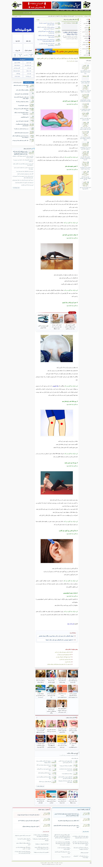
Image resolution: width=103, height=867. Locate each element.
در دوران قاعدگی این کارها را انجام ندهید (44, 773)
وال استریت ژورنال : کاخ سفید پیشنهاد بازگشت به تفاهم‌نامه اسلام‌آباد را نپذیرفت (23, 157)
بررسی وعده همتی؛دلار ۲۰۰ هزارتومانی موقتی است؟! (80, 857)
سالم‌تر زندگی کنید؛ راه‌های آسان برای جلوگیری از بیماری (85, 128)
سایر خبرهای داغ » (16, 187)
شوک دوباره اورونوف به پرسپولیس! (41, 843)
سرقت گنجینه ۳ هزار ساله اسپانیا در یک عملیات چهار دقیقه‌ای (22, 180)
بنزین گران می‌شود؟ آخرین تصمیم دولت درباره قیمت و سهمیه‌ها (80, 848)
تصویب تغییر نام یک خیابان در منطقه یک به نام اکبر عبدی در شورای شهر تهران (80, 837)
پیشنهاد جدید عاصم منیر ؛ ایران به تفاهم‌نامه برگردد (63, 848)
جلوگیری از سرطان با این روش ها (66, 765)
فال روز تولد (20, 55)
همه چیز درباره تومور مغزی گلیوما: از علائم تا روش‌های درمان (20, 136)
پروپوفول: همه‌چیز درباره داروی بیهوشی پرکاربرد (85, 82)
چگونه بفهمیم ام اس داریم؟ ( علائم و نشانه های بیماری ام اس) (65, 761)
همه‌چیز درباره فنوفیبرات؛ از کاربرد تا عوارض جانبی (85, 110)
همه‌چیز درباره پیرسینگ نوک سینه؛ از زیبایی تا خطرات (85, 168)
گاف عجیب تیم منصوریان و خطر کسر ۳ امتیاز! (25, 173)
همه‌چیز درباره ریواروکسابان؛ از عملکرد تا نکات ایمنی (85, 148)
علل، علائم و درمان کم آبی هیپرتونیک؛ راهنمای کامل (65, 781)
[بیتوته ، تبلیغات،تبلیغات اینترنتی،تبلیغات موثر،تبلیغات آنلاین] (36, 5)
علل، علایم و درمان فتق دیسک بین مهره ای (20, 140)
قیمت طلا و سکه (28, 65)
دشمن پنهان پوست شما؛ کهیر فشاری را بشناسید (85, 119)
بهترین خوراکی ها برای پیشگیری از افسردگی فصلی (22, 125)
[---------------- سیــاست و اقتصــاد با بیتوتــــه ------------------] (83, 809)
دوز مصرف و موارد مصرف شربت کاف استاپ (44, 765)
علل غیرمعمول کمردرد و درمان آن (64, 654)
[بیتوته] (16, 8)
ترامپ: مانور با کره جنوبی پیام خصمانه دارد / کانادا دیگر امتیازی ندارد (66, 826)
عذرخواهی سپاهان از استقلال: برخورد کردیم (23, 844)
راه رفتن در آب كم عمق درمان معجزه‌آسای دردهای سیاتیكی (59, 664)
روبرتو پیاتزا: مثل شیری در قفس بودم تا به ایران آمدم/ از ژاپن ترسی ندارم (22, 852)
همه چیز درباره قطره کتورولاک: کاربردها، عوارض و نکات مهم (85, 178)
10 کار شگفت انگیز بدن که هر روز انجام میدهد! (21, 109)
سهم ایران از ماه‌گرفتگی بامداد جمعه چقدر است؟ (24, 171)
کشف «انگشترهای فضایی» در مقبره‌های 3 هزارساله (40, 839)
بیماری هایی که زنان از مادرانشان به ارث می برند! (65, 769)
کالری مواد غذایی (17, 68)
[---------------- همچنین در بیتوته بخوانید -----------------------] (43, 809)
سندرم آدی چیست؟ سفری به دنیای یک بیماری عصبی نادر (46, 23)
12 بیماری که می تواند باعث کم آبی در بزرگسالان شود (46, 44)
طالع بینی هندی (31, 55)
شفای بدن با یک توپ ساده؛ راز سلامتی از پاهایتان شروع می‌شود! (85, 138)
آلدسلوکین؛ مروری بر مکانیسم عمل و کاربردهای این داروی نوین (65, 777)
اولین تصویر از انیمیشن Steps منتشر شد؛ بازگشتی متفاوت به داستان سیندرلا (23, 164)
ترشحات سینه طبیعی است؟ (67, 773)
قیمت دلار (29, 68)
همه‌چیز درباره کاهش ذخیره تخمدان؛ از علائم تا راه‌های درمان (85, 72)
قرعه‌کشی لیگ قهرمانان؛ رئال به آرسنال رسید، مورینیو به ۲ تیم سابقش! (23, 160)
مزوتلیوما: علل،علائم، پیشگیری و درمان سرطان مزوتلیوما (43, 761)
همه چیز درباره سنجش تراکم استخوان (21, 132)
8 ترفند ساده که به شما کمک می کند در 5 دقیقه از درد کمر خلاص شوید (57, 58)
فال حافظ (28, 41)
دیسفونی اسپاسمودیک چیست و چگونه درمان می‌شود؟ (21, 113)
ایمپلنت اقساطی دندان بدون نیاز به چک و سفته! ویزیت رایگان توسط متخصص (56, 636)
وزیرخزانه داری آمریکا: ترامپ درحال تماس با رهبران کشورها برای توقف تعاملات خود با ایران (80, 843)
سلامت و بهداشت (87, 16)
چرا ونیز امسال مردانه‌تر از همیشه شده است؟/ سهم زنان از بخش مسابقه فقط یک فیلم (23, 177)
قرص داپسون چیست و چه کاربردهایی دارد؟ (44, 769)
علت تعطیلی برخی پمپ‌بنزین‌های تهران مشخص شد (68, 820)
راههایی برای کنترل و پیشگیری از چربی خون (44, 777)
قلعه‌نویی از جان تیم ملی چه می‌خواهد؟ (41, 852)
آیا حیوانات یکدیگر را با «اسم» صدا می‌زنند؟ (24, 839)
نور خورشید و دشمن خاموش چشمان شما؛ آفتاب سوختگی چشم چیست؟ (45, 40)
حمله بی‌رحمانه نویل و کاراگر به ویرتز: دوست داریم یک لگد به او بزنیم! (41, 848)
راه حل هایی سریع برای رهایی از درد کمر (63, 652)
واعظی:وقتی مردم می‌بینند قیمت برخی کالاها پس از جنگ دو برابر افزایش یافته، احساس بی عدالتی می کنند (62, 843)
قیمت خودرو (28, 62)
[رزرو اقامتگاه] (56, 51)
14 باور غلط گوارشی (24, 117)
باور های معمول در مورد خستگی (45, 781)
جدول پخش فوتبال (16, 70)
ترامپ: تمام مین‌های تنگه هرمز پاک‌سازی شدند (62, 852)
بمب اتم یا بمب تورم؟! (66, 856)
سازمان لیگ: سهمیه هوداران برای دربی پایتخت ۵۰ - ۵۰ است (23, 848)
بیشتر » (38, 19)
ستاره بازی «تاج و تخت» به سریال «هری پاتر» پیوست (28, 814)
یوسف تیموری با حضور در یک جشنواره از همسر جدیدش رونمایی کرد (23, 168)
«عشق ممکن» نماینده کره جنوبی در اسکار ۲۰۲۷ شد (28, 820)
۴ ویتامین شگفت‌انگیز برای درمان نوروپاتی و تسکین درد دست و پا (85, 158)
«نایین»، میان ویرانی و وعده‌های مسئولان (30, 826)
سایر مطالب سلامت (40, 786)
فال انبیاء (18, 41)
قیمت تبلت (29, 73)
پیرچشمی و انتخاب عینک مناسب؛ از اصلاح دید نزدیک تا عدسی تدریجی (45, 28)
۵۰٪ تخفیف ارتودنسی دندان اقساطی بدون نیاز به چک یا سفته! (60, 639)
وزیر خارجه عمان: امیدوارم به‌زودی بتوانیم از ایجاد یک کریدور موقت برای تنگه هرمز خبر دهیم (67, 814)
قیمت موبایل (28, 70)
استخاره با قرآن (28, 50)
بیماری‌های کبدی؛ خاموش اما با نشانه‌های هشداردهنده (24, 182)
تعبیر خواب (15, 55)
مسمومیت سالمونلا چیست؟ (23, 105)
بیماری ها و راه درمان (79, 16)
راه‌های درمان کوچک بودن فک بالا (22, 101)
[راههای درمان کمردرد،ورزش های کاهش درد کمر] (57, 120)
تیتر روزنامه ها (28, 76)
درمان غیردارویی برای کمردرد (65, 659)
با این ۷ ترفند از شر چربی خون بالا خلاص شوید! (85, 188)
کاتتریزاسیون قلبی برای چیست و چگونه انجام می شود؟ (46, 36)
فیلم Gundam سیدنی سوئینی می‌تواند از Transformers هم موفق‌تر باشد (41, 835)
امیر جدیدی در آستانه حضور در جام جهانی (22, 835)
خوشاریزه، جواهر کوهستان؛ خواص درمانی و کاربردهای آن (85, 100)
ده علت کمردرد (68, 661)
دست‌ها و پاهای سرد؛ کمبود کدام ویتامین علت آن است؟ (46, 32)
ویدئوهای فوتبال (17, 65)
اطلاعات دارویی (17, 62)
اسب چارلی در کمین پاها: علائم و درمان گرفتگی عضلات (21, 97)
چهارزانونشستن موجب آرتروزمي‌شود (21, 93)
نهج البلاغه (18, 73)
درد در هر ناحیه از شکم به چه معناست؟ (21, 128)
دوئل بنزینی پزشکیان (84, 852)
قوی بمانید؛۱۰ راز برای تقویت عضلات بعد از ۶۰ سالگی (85, 91)
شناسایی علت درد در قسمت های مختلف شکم (21, 86)
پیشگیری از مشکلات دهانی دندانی (22, 89)
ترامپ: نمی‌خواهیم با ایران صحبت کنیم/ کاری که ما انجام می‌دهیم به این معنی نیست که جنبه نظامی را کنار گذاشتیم (20, 153)
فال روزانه (17, 50)
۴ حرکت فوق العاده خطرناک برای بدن (63, 657)
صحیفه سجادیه (17, 76)
